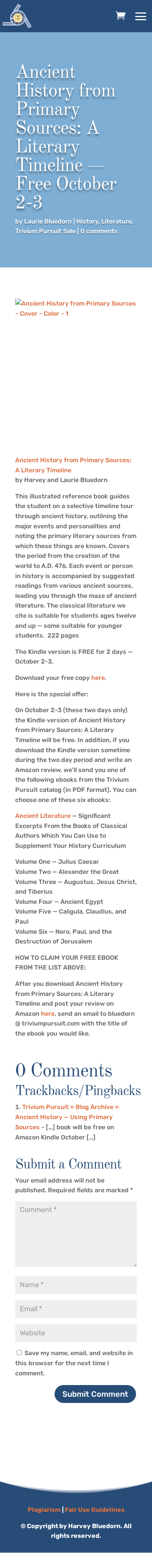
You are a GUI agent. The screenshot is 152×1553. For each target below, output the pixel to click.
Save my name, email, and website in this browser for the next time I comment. (74, 1363)
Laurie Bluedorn (48, 221)
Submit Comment (95, 1394)
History (87, 221)
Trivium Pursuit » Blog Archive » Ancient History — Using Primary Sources (67, 1117)
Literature (116, 221)
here (98, 677)
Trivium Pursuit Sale (45, 231)
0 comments (99, 231)
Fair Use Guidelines (95, 1509)
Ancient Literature (43, 815)
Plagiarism (44, 1509)
